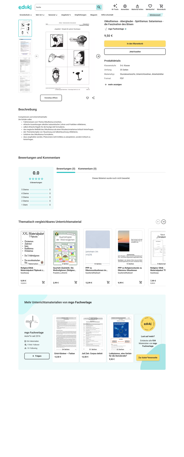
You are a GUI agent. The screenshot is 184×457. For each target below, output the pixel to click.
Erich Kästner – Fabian (64, 353)
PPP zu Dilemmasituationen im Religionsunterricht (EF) (96, 269)
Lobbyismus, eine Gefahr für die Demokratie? (120, 354)
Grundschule (25, 15)
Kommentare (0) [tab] (87, 168)
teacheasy (25, 273)
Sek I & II (39, 15)
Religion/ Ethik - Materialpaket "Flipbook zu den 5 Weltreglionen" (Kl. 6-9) (162, 269)
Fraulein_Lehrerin (60, 273)
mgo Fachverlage (116, 29)
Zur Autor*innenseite (147, 357)
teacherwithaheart (92, 273)
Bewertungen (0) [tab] (66, 168)
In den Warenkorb (135, 43)
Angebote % (66, 15)
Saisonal (51, 15)
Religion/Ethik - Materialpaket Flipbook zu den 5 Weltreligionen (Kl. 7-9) (32, 269)
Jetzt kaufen (135, 51)
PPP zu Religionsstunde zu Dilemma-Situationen (130, 269)
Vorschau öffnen (51, 98)
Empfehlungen (80, 15)
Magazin (93, 15)
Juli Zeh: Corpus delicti (92, 353)
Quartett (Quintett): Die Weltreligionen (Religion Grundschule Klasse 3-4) (64, 269)
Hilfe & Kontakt (107, 15)
